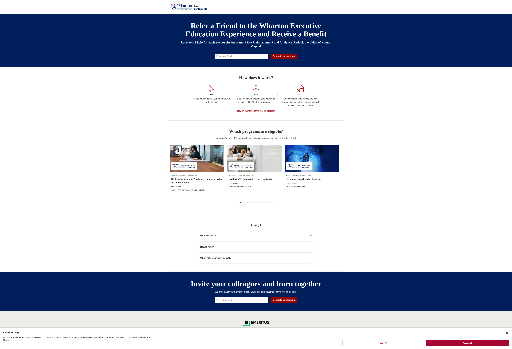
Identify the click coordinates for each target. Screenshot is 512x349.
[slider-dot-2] (242, 202)
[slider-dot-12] (266, 202)
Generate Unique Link (284, 56)
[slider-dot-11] (264, 202)
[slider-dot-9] (259, 202)
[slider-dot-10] (262, 202)
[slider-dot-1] (240, 202)
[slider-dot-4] (247, 202)
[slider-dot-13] (269, 202)
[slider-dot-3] (245, 202)
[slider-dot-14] (271, 202)
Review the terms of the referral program (256, 111)
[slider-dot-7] (254, 202)
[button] (235, 202)
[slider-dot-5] (250, 202)
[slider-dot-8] (257, 202)
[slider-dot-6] (252, 202)
